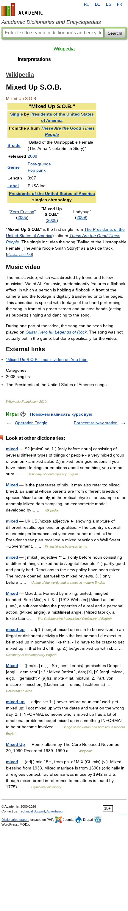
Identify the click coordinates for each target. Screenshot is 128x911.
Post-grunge (39, 164)
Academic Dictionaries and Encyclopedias (51, 22)
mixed (12, 448)
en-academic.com (22, 9)
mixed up (15, 629)
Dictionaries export (15, 819)
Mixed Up (15, 744)
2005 (22, 217)
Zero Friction (22, 211)
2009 (81, 217)
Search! (115, 33)
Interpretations (34, 59)
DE (97, 4)
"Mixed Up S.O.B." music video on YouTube (47, 359)
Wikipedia (64, 48)
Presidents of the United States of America (52, 193)
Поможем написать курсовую (61, 414)
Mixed (12, 485)
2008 (32, 156)
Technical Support (32, 811)
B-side (14, 145)
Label (13, 185)
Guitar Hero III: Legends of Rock (56, 332)
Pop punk (37, 170)
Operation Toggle (31, 422)
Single (16, 114)
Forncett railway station (96, 422)
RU (86, 4)
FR (119, 4)
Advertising (54, 811)
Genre (13, 167)
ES (108, 4)
